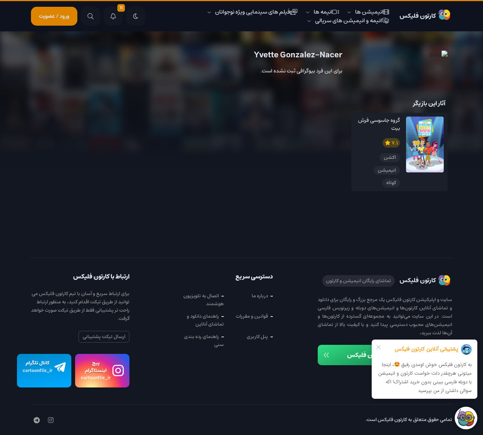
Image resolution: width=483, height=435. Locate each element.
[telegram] (37, 420)
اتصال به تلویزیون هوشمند (203, 300)
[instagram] (51, 420)
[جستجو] (90, 16)
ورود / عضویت (54, 16)
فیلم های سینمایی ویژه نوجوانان (252, 12)
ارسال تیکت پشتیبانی (104, 336)
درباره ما (260, 296)
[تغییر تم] (135, 16)
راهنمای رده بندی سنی (204, 340)
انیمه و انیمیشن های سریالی (348, 20)
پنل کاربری (257, 336)
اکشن (390, 157)
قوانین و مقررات (252, 316)
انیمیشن (387, 170)
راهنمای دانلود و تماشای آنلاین (205, 320)
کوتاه (391, 182)
